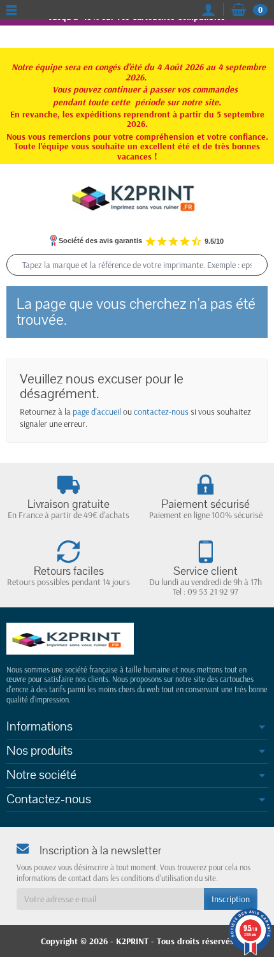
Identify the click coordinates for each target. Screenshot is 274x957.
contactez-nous (161, 411)
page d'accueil (97, 411)
